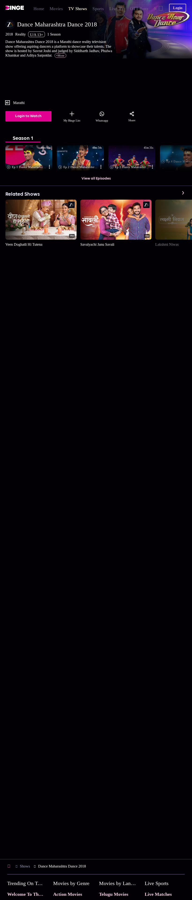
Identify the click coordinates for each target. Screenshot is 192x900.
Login (177, 8)
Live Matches (158, 894)
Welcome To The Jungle (31, 894)
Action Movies (67, 894)
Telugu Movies (113, 894)
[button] (31, 158)
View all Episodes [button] (96, 178)
